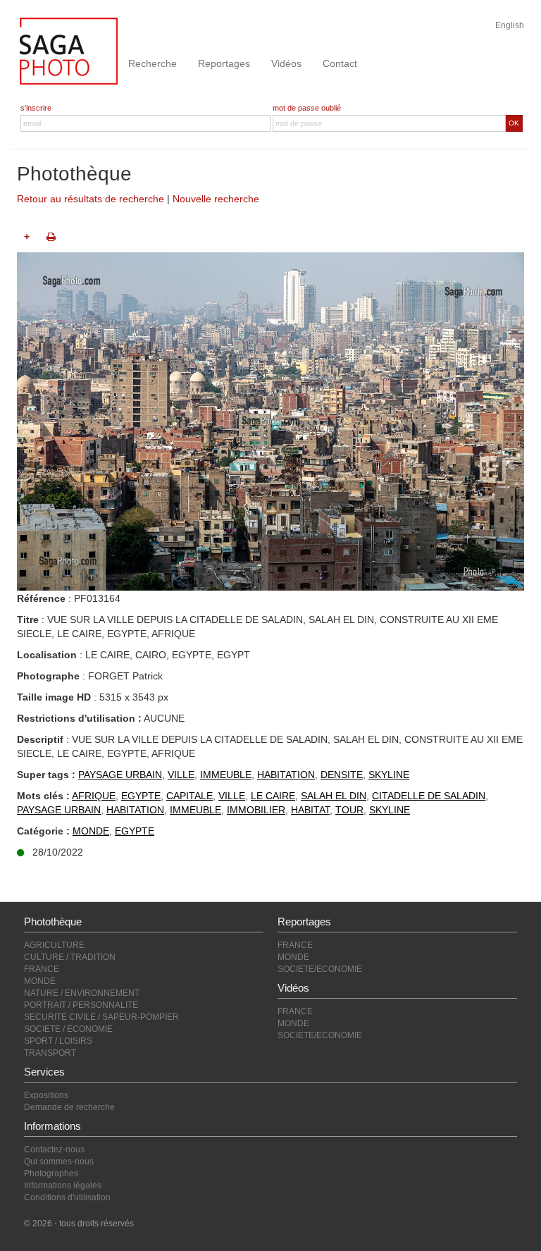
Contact (340, 63)
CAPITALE (189, 795)
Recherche (152, 63)
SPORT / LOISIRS (58, 1041)
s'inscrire (35, 108)
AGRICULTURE (54, 945)
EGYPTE (141, 795)
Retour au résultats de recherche (90, 198)
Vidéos (286, 63)
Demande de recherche (69, 1107)
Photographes (51, 1173)
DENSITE (342, 774)
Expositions (46, 1095)
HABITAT (310, 809)
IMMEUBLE (225, 774)
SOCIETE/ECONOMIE (320, 969)
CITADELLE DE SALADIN (428, 795)
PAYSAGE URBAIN (120, 774)
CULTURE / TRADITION (70, 957)
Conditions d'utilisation (67, 1197)
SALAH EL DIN (333, 795)
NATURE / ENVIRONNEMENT (81, 993)
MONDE (91, 831)
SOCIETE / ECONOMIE (68, 1029)
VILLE (181, 774)
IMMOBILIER (256, 809)
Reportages (224, 63)
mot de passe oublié (307, 108)
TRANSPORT (50, 1053)
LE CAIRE (273, 795)
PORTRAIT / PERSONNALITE (81, 1005)
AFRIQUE (94, 795)
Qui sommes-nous (59, 1161)
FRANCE (41, 969)
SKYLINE (388, 774)
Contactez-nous (54, 1149)
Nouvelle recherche (216, 198)
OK (514, 123)
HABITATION (286, 774)
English (509, 25)
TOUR (349, 809)
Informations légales (62, 1185)
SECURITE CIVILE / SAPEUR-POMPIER (101, 1017)
